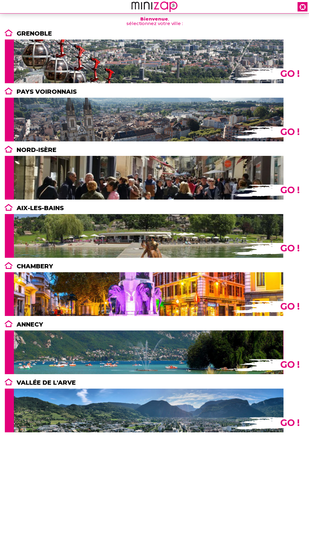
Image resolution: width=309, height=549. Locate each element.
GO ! (290, 73)
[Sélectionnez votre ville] (302, 6)
